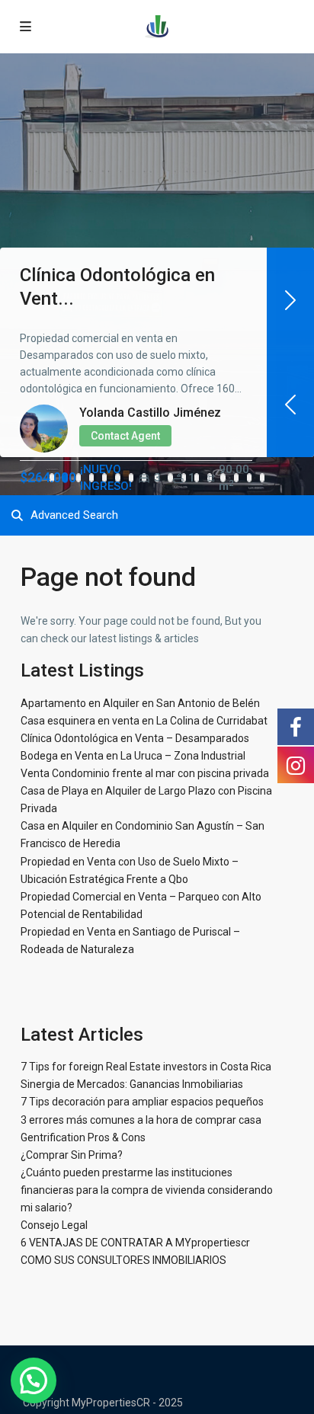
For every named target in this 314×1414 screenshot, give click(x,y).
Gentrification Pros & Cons (83, 1137)
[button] (33, 1380)
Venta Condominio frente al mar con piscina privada (145, 773)
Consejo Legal (54, 1225)
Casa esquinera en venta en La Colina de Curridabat (144, 721)
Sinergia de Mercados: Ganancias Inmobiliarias (132, 1084)
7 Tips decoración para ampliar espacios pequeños (142, 1102)
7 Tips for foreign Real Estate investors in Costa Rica (146, 1066)
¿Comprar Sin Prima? (72, 1155)
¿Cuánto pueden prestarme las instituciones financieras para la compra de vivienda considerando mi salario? (147, 1190)
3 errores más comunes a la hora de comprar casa (141, 1120)
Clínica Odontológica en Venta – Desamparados (135, 738)
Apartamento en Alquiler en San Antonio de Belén (140, 703)
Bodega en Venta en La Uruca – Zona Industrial (133, 756)
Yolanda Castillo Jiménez (150, 412)
